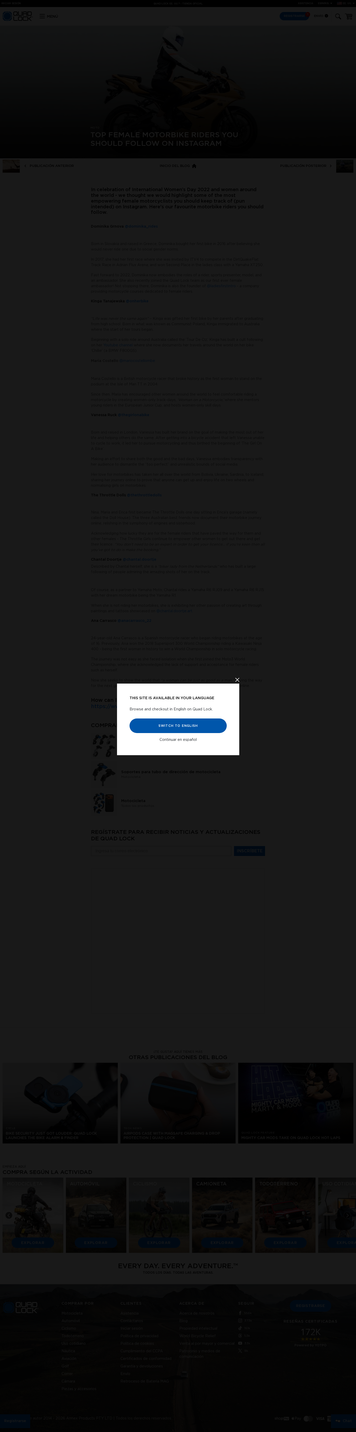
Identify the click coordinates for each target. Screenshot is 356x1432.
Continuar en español (178, 739)
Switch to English (178, 725)
